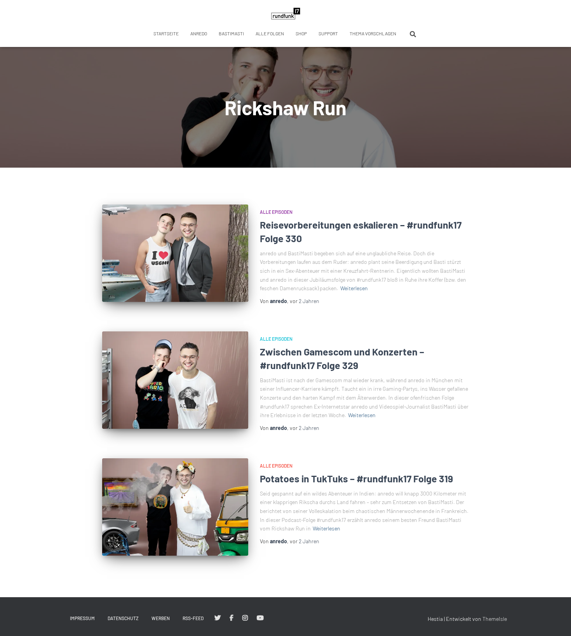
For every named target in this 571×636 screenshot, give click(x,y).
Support (328, 33)
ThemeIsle (494, 618)
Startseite (166, 33)
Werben (160, 618)
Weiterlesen (354, 288)
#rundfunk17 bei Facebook (231, 618)
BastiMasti (231, 33)
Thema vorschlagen (373, 33)
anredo (198, 33)
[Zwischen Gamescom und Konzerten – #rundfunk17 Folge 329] (175, 380)
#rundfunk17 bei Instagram (245, 618)
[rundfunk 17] (285, 13)
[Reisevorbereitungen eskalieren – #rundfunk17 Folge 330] (175, 253)
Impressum (82, 618)
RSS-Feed (193, 618)
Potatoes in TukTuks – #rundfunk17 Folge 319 (356, 478)
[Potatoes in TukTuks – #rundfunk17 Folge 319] (175, 507)
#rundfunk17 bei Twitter (218, 618)
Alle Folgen (270, 33)
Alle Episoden (276, 212)
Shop (301, 33)
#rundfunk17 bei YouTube (260, 618)
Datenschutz (123, 618)
